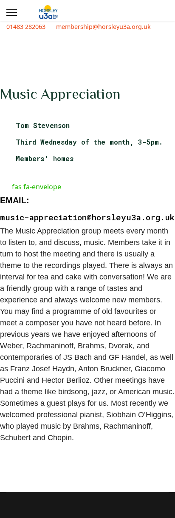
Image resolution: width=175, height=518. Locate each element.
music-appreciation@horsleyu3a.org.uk (87, 217)
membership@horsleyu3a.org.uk (103, 27)
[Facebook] (2, 36)
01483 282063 (25, 27)
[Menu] (11, 13)
